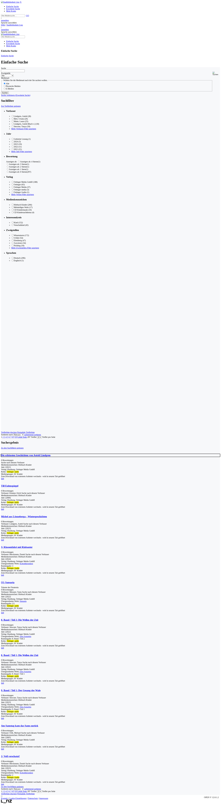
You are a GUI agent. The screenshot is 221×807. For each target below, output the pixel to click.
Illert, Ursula (19, 119)
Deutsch (17, 258)
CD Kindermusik (21, 210)
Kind (16, 222)
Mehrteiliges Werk (21, 207)
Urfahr (16, 238)
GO (27, 15)
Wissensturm (19, 235)
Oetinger (17, 184)
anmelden (5, 20)
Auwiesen (18, 243)
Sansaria (23, 601)
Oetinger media (20, 190)
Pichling (17, 245)
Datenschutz (33, 798)
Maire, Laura (19, 121)
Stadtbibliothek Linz (15, 25)
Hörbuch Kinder (20, 205)
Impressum (43, 798)
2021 (16, 149)
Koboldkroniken (26, 564)
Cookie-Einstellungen (17, 798)
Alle (7, 84)
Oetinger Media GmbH (23, 182)
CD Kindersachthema (22, 212)
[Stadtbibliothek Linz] (10, 2)
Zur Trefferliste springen (11, 106)
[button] (216, 73)
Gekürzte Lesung (21, 139)
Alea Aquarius (25, 636)
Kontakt (4, 798)
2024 (16, 141)
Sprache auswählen (9, 23)
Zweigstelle (5, 73)
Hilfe (3, 25)
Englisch (17, 260)
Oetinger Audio (20, 192)
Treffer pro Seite (48, 437)
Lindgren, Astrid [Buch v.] (24, 124)
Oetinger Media (20, 187)
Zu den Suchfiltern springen (12, 448)
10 (16, 437)
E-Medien (10, 89)
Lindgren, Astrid (20, 116)
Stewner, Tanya (20, 126)
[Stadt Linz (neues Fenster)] (6, 802)
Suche (3, 68)
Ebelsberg (18, 240)
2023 (16, 144)
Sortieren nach (7, 435)
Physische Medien (13, 86)
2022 (16, 147)
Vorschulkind (19, 225)
